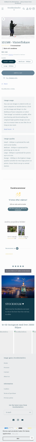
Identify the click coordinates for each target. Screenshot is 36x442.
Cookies (6, 389)
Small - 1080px (9, 61)
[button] (2, 8)
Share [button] (6, 84)
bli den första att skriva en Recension (18, 271)
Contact (6, 372)
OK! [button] (18, 438)
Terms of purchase (10, 393)
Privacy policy (8, 398)
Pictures (6, 367)
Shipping (10, 54)
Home (6, 363)
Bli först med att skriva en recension (18, 209)
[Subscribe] (30, 412)
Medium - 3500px (25, 61)
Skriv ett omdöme (10, 48)
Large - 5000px (9, 66)
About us (7, 376)
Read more (8, 129)
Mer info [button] (15, 433)
